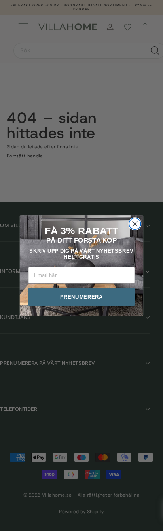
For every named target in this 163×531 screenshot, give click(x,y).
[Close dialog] (134, 223)
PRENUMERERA (81, 297)
